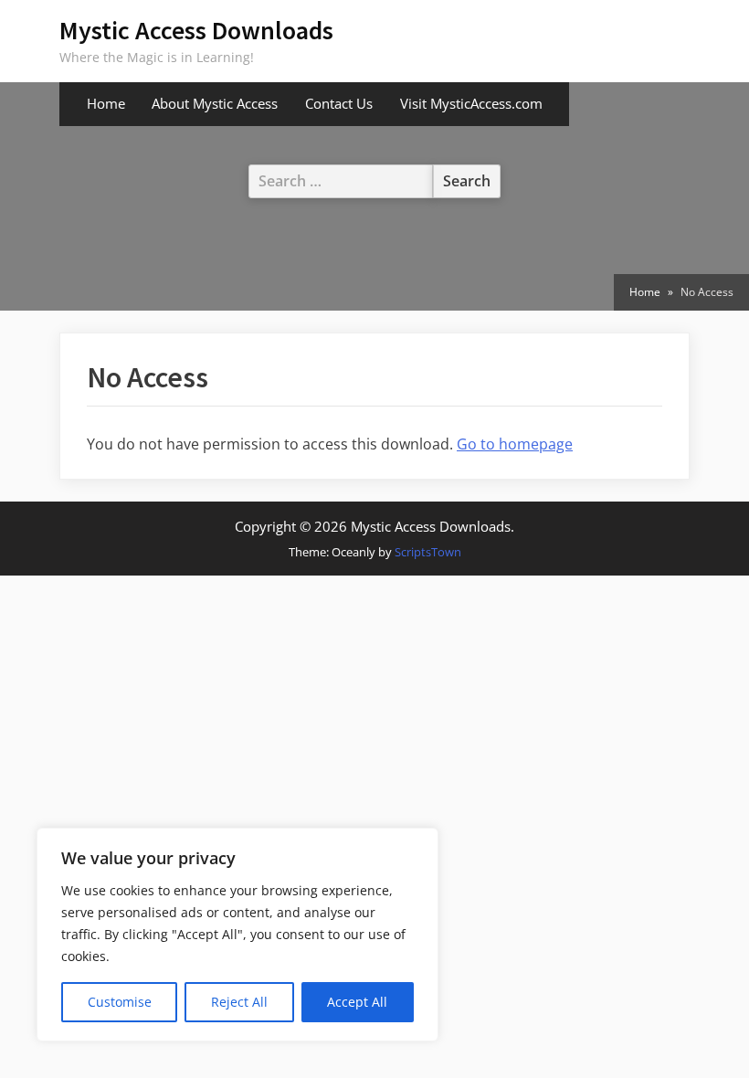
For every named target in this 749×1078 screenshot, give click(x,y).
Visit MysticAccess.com (471, 103)
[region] (237, 934)
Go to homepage (515, 444)
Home (106, 103)
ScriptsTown (428, 552)
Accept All (357, 1001)
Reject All (239, 1001)
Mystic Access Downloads (196, 30)
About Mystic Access (215, 103)
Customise (120, 1001)
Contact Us (339, 103)
